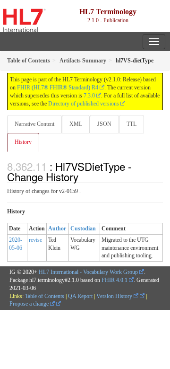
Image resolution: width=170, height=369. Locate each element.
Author (57, 228)
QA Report (80, 296)
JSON (104, 124)
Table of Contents (44, 296)
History (23, 142)
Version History (115, 296)
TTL (131, 124)
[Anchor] (83, 176)
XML (75, 124)
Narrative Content (34, 124)
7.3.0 (89, 95)
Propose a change (29, 303)
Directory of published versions (83, 103)
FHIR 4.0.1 (115, 280)
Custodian (83, 228)
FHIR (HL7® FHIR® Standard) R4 (57, 87)
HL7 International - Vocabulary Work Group (88, 272)
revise (35, 240)
